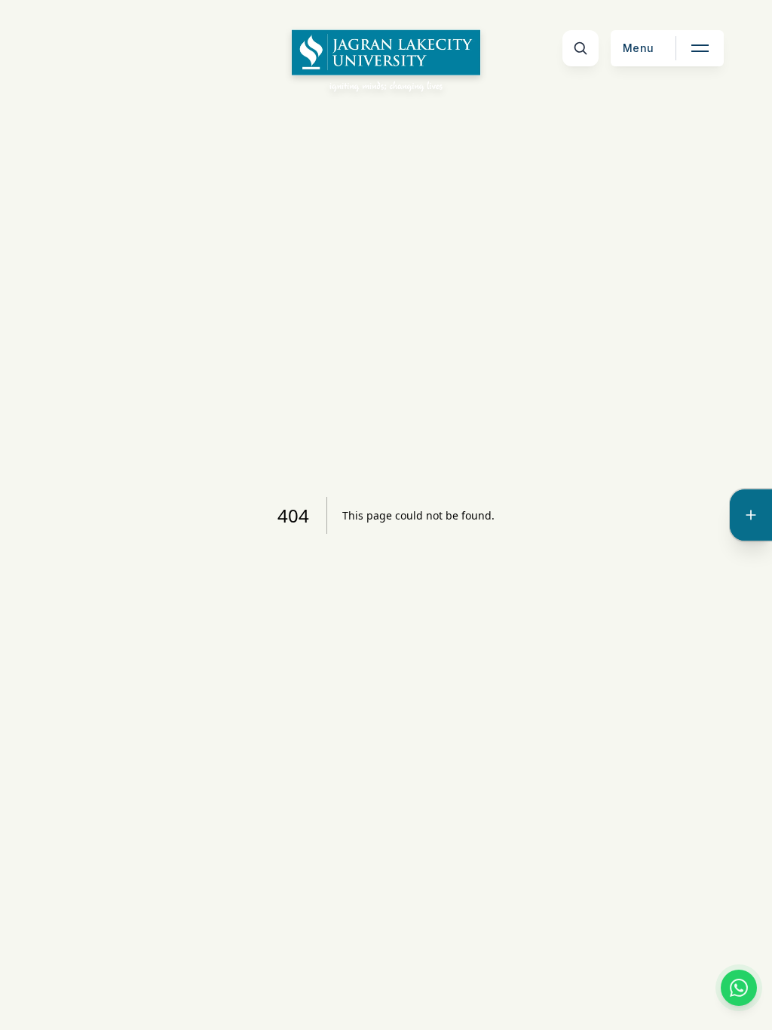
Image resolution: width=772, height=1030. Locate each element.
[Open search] (580, 48)
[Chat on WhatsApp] (739, 988)
